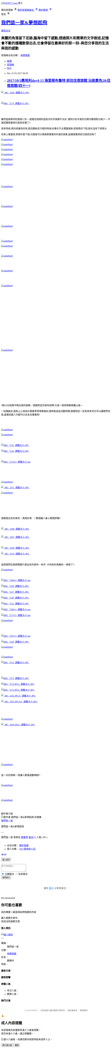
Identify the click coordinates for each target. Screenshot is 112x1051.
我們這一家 (7, 820)
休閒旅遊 (25, 55)
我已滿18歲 (7, 1045)
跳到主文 (5, 30)
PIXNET (34, 1010)
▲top (3, 854)
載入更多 (6, 860)
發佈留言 (6, 877)
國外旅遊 (24, 845)
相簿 (9, 61)
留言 (31, 837)
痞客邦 (24, 837)
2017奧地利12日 (27, 849)
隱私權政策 (72, 1010)
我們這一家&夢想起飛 (24, 22)
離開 (17, 1045)
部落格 (10, 64)
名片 (9, 68)
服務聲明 (84, 1010)
